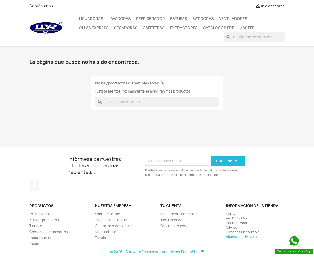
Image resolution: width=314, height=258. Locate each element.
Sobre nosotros (107, 214)
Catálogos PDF (218, 27)
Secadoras (125, 27)
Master (247, 27)
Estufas (178, 18)
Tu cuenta (171, 205)
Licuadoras (91, 18)
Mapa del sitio (40, 238)
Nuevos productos (44, 220)
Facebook (34, 186)
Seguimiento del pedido (179, 214)
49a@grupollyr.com (241, 236)
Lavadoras (119, 18)
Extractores (184, 27)
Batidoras (203, 18)
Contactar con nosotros (48, 232)
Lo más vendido (41, 214)
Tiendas (35, 226)
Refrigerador (150, 18)
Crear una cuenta (174, 226)
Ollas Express (94, 27)
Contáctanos (41, 5)
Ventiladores (233, 18)
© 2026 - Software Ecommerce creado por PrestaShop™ (157, 252)
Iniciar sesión (170, 220)
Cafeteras (154, 27)
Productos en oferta (111, 220)
